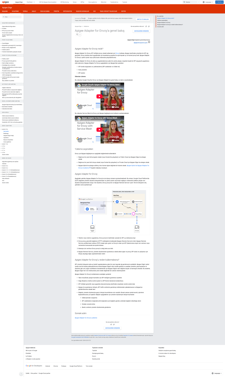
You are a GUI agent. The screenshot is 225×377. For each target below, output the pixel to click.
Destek (123, 11)
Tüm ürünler (89, 366)
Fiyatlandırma (114, 2)
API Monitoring (65, 2)
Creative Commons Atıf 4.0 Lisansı (102, 335)
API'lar (82, 2)
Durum (94, 356)
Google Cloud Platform (76, 366)
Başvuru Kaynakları (82, 11)
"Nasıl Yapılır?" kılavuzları (108, 11)
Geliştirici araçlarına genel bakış (167, 350)
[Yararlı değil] (148, 26)
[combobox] (191, 2)
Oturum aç (219, 2)
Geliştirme (15, 11)
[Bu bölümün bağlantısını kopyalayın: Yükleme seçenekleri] (95, 149)
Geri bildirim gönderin (141, 31)
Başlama (5, 11)
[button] (12, 29)
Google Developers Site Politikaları (80, 337)
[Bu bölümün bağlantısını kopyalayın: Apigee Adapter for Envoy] (99, 174)
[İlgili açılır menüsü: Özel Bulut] (35, 2)
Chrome (55, 366)
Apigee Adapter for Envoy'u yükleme (86, 318)
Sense (74, 2)
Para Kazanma (44, 11)
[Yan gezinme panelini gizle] (21, 374)
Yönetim (56, 11)
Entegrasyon (67, 11)
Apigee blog (162, 356)
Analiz (34, 11)
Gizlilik (27, 373)
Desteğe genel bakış (97, 353)
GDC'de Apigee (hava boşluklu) (47, 2)
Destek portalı (96, 359)
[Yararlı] (146, 26)
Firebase (63, 366)
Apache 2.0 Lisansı (128, 335)
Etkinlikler (28, 353)
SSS (94, 11)
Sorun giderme (93, 2)
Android (48, 366)
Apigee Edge (19, 2)
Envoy (117, 53)
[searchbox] (12, 16)
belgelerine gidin (140, 42)
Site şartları (34, 373)
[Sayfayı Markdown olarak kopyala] (77, 34)
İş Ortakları (29, 356)
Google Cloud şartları (44, 373)
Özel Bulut (30, 2)
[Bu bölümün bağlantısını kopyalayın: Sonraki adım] (89, 313)
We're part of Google (31, 350)
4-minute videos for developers (167, 353)
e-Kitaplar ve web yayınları (33, 359)
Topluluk (124, 2)
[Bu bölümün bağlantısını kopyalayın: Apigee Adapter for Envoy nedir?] (105, 49)
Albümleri (103, 2)
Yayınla (25, 11)
